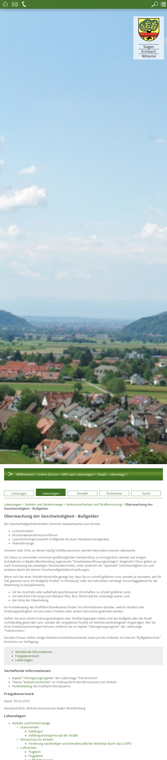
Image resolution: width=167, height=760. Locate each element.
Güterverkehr (29, 727)
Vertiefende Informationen (33, 652)
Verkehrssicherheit (37, 682)
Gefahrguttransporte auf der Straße (53, 735)
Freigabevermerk (27, 656)
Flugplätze (36, 756)
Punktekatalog (22, 686)
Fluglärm (35, 752)
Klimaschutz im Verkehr (37, 739)
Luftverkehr (28, 748)
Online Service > (49, 474)
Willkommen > (26, 474)
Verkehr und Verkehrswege (44, 504)
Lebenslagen (50, 493)
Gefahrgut (36, 731)
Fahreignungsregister (38, 678)
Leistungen (19, 493)
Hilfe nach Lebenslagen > (78, 474)
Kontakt (82, 493)
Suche (146, 493)
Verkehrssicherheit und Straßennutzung (94, 504)
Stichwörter (114, 493)
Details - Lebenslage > (112, 474)
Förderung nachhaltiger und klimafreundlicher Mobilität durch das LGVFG (80, 743)
